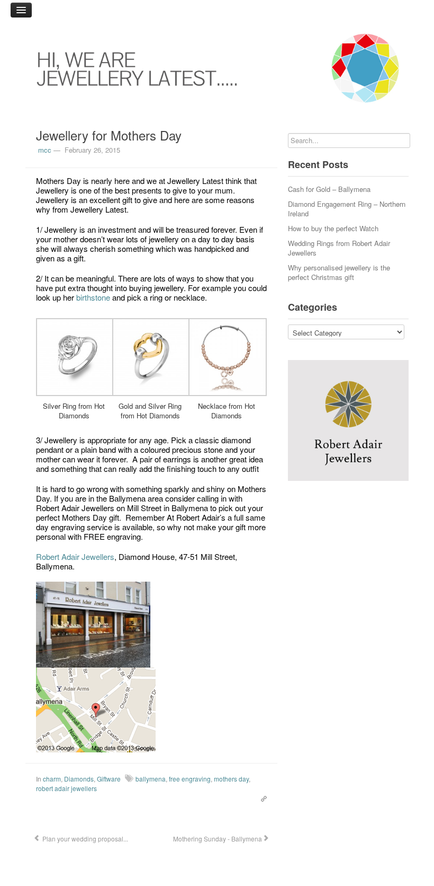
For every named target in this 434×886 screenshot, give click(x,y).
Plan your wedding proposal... (84, 838)
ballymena (150, 778)
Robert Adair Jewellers (75, 556)
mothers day (231, 778)
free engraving (190, 778)
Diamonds (79, 778)
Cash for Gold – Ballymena (329, 189)
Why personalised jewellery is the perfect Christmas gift (339, 272)
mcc (44, 150)
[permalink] (261, 797)
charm (52, 778)
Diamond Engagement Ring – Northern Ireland (346, 208)
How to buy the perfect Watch (333, 228)
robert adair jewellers (66, 788)
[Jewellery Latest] (217, 68)
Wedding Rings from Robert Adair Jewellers (339, 248)
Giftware (109, 778)
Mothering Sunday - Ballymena (216, 838)
